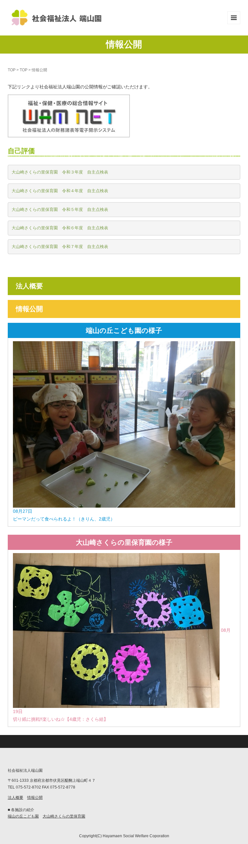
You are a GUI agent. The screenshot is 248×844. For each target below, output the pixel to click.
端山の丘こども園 (23, 816)
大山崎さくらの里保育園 (64, 816)
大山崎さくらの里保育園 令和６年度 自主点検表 (60, 227)
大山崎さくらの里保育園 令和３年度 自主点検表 (60, 172)
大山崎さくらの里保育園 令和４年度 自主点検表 (60, 190)
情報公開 (29, 309)
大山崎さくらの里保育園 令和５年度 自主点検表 (60, 209)
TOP (12, 70)
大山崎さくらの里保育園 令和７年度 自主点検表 (60, 246)
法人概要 (29, 286)
